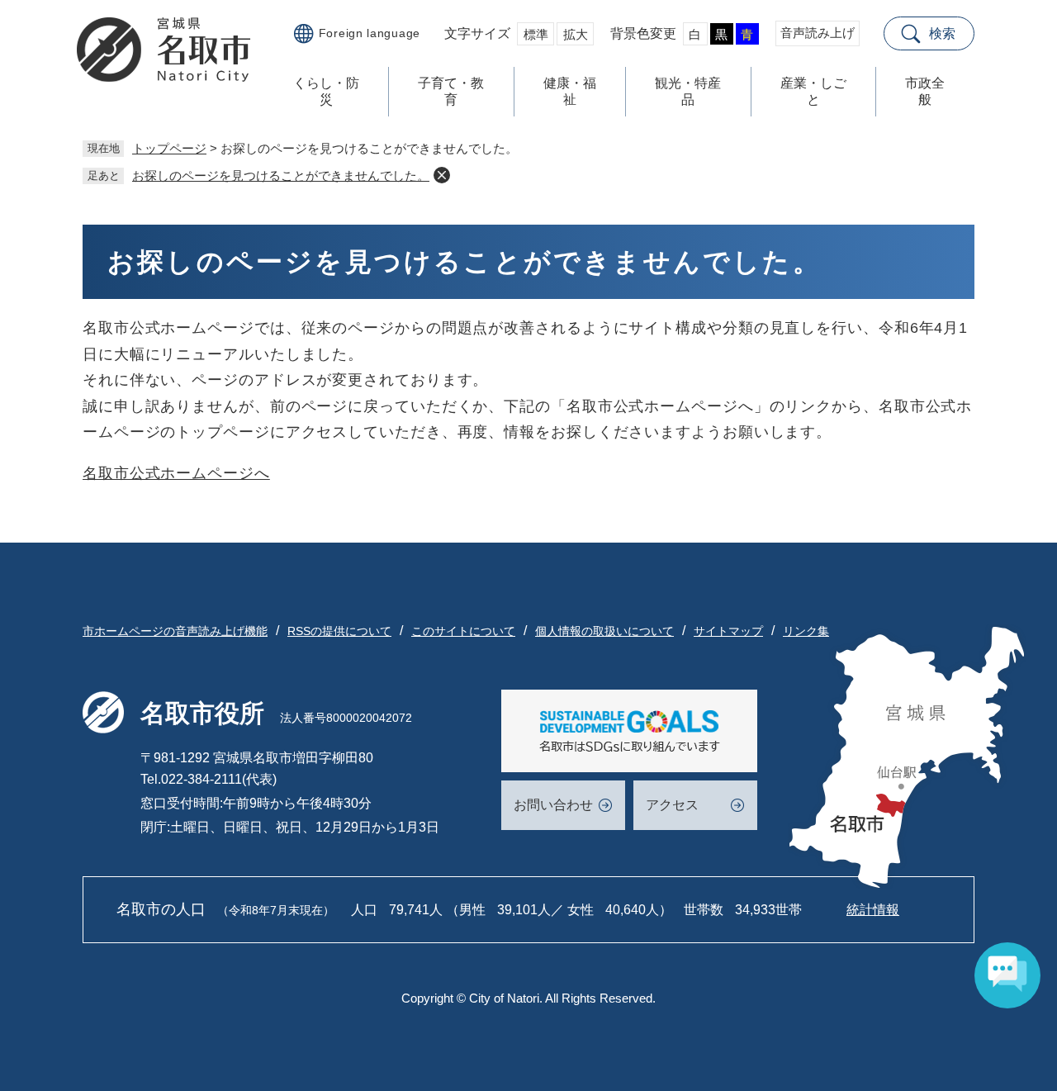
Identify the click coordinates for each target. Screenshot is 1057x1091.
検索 (942, 33)
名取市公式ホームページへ (176, 473)
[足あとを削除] (442, 175)
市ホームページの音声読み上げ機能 (175, 631)
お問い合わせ (553, 805)
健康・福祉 (569, 91)
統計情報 (872, 910)
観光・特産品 (688, 91)
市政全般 (925, 91)
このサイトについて (463, 631)
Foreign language (369, 33)
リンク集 (806, 631)
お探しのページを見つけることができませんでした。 (280, 175)
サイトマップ (728, 631)
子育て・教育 (451, 91)
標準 (536, 34)
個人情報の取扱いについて (604, 631)
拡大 (575, 34)
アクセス (672, 805)
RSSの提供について (339, 631)
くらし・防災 (326, 91)
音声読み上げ (817, 33)
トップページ (169, 148)
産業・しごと (813, 91)
